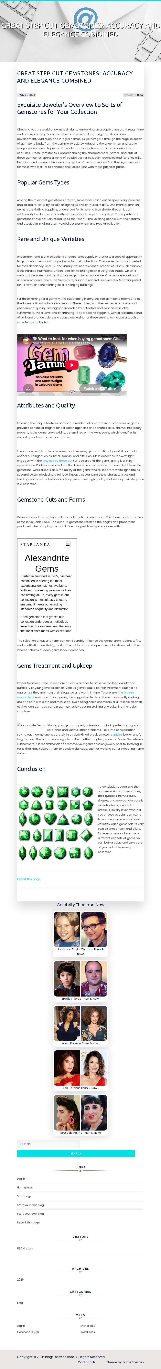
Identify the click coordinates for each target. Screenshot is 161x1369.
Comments (28, 1332)
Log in (21, 1179)
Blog (140, 95)
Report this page (28, 879)
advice (118, 735)
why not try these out (57, 461)
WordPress (87, 1332)
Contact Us (86, 1362)
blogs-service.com (59, 1357)
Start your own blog (30, 1205)
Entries (88, 1326)
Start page (24, 1196)
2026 (20, 1280)
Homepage (24, 1187)
